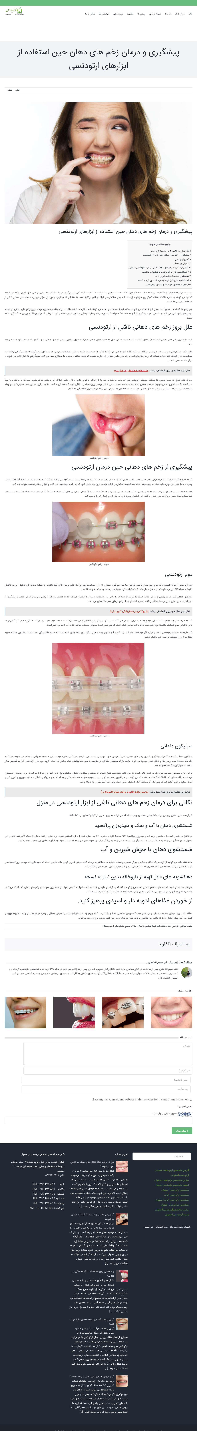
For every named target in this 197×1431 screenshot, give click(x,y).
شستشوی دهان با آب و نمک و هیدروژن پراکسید (166, 272)
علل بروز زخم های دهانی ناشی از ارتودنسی (170, 251)
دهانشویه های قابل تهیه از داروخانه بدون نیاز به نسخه (164, 280)
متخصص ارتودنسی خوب (176, 1194)
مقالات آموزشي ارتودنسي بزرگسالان (151, 926)
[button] (80, 13)
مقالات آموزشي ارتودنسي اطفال (179, 926)
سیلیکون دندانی (182, 264)
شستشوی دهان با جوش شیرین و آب (173, 276)
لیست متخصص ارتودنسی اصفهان (172, 1185)
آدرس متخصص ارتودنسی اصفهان (172, 1170)
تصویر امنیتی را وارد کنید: (164, 1114)
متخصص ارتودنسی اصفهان (175, 1189)
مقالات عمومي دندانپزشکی (125, 926)
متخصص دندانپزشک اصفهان (174, 1204)
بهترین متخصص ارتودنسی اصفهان (171, 1180)
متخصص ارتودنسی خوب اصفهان (172, 1199)
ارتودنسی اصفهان (180, 1175)
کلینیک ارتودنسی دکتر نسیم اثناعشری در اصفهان (167, 1227)
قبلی (17, 90)
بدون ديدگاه (108, 926)
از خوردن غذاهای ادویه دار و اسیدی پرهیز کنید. (168, 285)
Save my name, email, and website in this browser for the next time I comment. (140, 1100)
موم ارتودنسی (183, 259)
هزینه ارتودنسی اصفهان (177, 1214)
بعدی (9, 90)
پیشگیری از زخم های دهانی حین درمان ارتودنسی (167, 255)
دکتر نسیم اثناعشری (157, 962)
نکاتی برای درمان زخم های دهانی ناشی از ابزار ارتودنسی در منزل (160, 268)
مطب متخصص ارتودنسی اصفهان (172, 1209)
